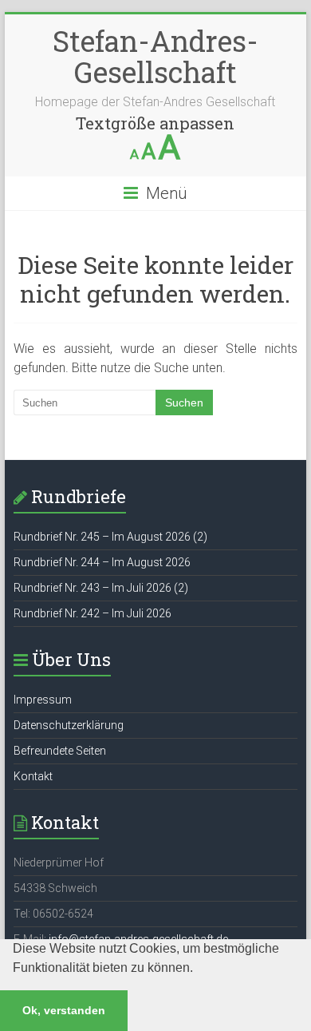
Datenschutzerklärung (69, 725)
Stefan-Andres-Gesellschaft (155, 56)
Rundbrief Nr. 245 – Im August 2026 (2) (110, 536)
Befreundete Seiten (60, 750)
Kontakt (33, 776)
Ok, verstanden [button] (63, 1010)
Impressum (43, 699)
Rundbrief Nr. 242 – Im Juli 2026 (92, 613)
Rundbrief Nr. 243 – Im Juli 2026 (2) (101, 587)
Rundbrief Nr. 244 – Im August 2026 (102, 562)
